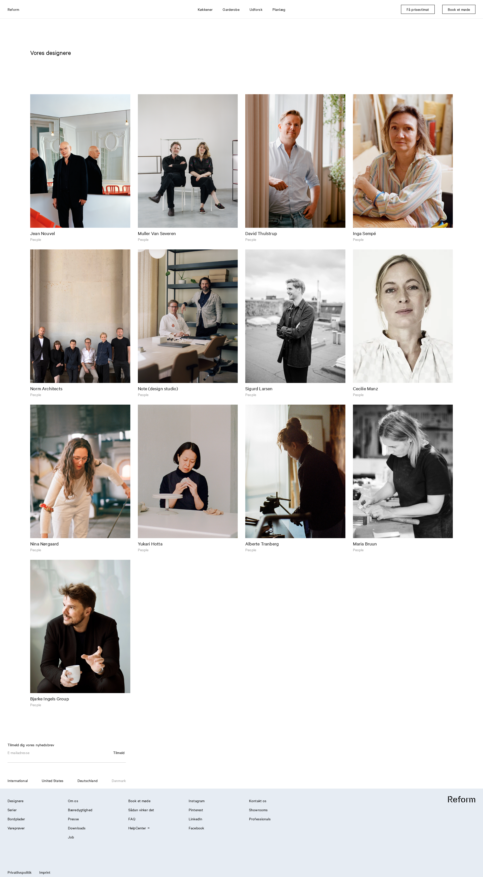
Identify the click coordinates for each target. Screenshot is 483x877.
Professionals (260, 818)
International (18, 780)
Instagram (197, 800)
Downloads (77, 827)
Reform (13, 9)
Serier (12, 809)
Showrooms (258, 809)
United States (52, 780)
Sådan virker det (141, 809)
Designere (15, 800)
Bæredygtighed (80, 809)
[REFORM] (461, 799)
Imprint (45, 872)
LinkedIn (195, 818)
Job (71, 836)
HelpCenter (137, 827)
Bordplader (16, 818)
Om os (73, 800)
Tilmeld (119, 752)
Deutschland (87, 780)
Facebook (196, 827)
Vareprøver (16, 827)
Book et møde (139, 800)
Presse (73, 818)
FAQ (131, 818)
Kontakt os (258, 800)
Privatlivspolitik (20, 872)
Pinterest (196, 809)
